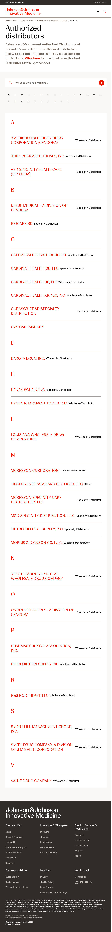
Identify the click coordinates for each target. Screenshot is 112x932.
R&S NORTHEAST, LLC (29, 695)
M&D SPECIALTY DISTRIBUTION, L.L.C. (43, 515)
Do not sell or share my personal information (21, 915)
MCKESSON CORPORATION (35, 470)
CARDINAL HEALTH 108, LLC (34, 268)
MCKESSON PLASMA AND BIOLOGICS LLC (47, 483)
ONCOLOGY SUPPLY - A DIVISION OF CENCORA (42, 612)
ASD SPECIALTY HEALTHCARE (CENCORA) (36, 171)
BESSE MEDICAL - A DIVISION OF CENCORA (39, 207)
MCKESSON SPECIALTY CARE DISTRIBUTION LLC (36, 499)
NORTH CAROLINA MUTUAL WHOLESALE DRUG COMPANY (37, 576)
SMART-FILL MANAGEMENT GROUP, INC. (41, 729)
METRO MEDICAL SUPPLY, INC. (37, 529)
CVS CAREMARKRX (27, 326)
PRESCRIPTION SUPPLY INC (35, 663)
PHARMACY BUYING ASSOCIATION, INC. (41, 648)
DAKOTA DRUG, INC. (28, 358)
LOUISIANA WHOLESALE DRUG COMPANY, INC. (37, 437)
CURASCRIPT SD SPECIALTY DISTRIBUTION (35, 311)
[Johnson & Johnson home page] (23, 11)
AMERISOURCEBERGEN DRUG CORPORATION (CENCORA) (37, 140)
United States (11, 21)
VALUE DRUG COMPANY (31, 780)
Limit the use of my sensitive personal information (23, 918)
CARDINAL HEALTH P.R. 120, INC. (38, 295)
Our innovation (27, 21)
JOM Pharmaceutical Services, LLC (52, 21)
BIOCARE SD (22, 223)
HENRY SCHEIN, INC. (28, 389)
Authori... (74, 21)
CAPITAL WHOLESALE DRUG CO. (39, 254)
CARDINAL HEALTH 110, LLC (34, 281)
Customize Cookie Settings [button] (53, 892)
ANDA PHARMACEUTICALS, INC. (38, 155)
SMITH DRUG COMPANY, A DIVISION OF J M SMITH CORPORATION (42, 747)
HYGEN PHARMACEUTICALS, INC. (39, 403)
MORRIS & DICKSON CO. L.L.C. (37, 542)
